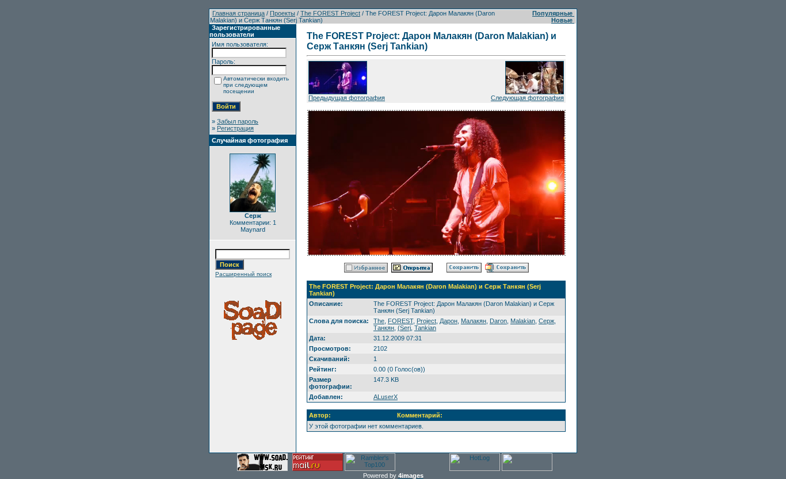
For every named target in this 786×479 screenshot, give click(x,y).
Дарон (448, 320)
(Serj (404, 327)
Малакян (473, 320)
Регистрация (235, 128)
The (378, 320)
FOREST (400, 320)
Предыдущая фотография (346, 97)
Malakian (522, 320)
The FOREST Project (330, 13)
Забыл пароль (237, 121)
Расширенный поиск (243, 274)
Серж (546, 320)
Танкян (383, 327)
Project (426, 320)
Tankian (425, 327)
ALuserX (385, 396)
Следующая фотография (527, 97)
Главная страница (238, 13)
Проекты (282, 13)
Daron (498, 320)
